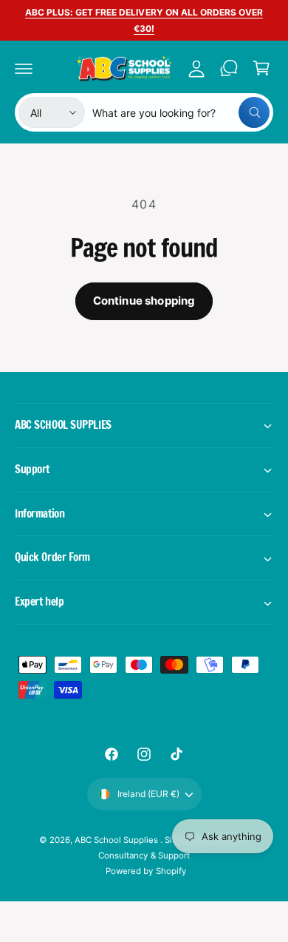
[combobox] (181, 112)
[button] (23, 68)
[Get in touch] (229, 68)
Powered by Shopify (145, 871)
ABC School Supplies (117, 840)
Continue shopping (144, 301)
